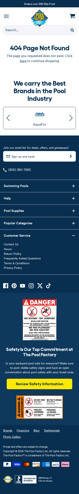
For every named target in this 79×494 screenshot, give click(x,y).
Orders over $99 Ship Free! (39, 3)
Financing (23, 430)
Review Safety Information (39, 383)
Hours (8, 249)
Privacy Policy (13, 268)
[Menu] (6, 16)
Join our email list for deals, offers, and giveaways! (35, 147)
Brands (7, 430)
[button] (8, 118)
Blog (36, 430)
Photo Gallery (12, 436)
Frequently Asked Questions (22, 258)
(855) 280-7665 (19, 169)
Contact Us (11, 244)
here (23, 60)
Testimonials (52, 430)
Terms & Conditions (16, 263)
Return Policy (12, 253)
